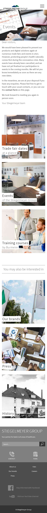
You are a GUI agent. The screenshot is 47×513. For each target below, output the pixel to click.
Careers (34, 471)
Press (13, 476)
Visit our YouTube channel (27, 496)
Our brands (13, 471)
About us (12, 467)
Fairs (34, 467)
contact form (11, 89)
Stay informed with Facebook (28, 487)
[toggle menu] (42, 6)
